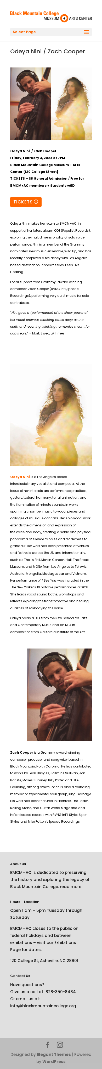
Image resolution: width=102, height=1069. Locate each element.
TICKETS (23, 202)
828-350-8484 (61, 991)
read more (70, 886)
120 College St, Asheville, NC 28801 (44, 960)
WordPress (54, 1061)
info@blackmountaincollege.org (43, 1006)
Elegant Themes (54, 1054)
